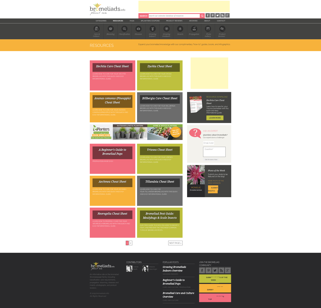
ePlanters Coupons (150, 21)
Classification (124, 34)
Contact (221, 21)
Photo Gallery (208, 35)
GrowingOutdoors (166, 35)
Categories (101, 21)
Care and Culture (171, 287)
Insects (180, 34)
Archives (193, 21)
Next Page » (175, 243)
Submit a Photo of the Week (216, 278)
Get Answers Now (211, 159)
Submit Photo (213, 189)
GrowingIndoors (152, 35)
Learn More (215, 118)
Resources (118, 21)
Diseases (138, 34)
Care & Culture (96, 35)
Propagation (194, 34)
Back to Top (216, 298)
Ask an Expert (215, 288)
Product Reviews (174, 21)
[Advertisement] (184, 6)
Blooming (110, 34)
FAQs (132, 21)
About (207, 21)
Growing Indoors (170, 274)
